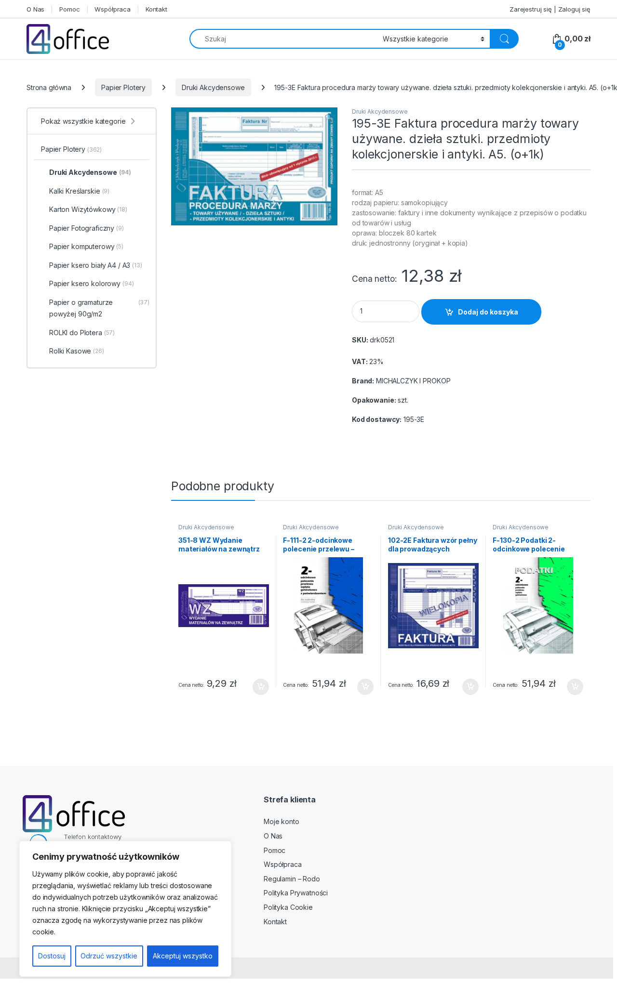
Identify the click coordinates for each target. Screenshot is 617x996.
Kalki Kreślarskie (79, 191)
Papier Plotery (123, 87)
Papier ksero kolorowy (91, 283)
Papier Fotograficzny (86, 228)
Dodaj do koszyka (488, 312)
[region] (125, 909)
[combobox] (283, 39)
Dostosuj (52, 956)
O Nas (35, 9)
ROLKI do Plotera (82, 332)
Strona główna (49, 87)
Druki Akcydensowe (213, 87)
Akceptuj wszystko (183, 956)
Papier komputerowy (86, 246)
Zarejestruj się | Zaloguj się (550, 9)
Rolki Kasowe (76, 351)
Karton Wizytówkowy (88, 209)
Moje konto (281, 821)
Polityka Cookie (288, 907)
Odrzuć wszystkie (108, 956)
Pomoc (69, 9)
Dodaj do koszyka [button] (255, 687)
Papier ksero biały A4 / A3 (95, 265)
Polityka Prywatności (296, 893)
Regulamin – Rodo (292, 879)
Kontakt (156, 9)
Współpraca (112, 9)
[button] (328, 118)
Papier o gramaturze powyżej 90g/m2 (99, 308)
